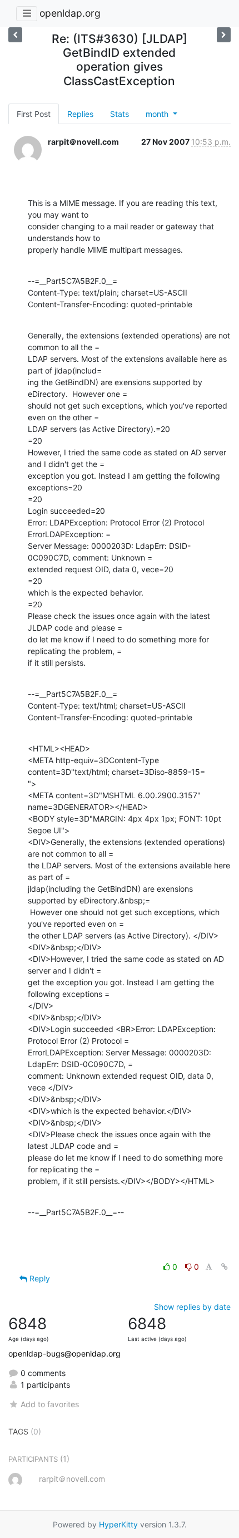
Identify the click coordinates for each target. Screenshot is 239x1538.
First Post (34, 114)
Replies (80, 114)
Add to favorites (50, 1404)
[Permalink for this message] (224, 1267)
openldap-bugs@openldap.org (64, 1353)
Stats (119, 114)
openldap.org (70, 13)
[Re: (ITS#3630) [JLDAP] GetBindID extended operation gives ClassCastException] (224, 34)
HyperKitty (118, 1524)
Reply (38, 1278)
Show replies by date (192, 1306)
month (158, 114)
